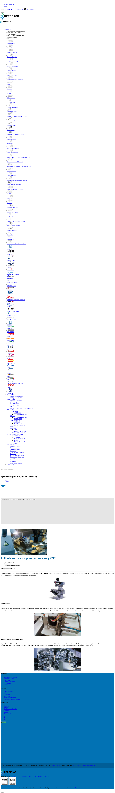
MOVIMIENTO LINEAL (14, 32)
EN (8, 9)
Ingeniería (6, 481)
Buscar (2, 25)
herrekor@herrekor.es (89, 765)
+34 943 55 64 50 (20, 9)
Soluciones (27, 499)
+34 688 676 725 (77, 765)
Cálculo (13, 499)
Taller (34, 499)
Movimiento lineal (9, 678)
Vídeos (6, 707)
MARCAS (10, 38)
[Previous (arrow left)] (1, 792)
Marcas (6, 684)
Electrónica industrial (9, 681)
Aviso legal (47, 776)
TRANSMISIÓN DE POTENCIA (16, 31)
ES (5, 9)
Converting (7, 680)
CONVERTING (11, 34)
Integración (20, 499)
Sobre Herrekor (8, 713)
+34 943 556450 (30, 9)
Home (5, 480)
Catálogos (6, 706)
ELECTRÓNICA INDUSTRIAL (16, 35)
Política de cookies (35, 776)
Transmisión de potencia (10, 677)
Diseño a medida (6, 499)
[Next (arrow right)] (3, 792)
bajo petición (78, 788)
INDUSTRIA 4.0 (12, 37)
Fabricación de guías (12, 699)
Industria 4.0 (7, 683)
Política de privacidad (19, 776)
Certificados (10, 709)
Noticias (6, 712)
